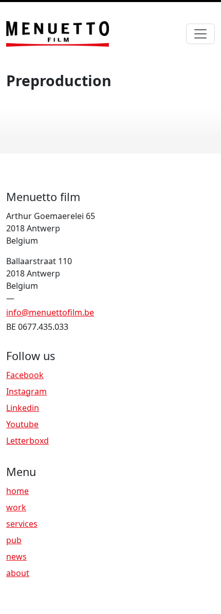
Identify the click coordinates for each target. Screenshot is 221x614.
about (17, 573)
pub (14, 540)
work (16, 507)
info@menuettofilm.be (50, 312)
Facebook (25, 375)
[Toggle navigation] (200, 34)
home (17, 491)
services (22, 523)
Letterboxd (27, 440)
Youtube (22, 424)
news (16, 556)
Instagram (26, 391)
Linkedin (22, 407)
